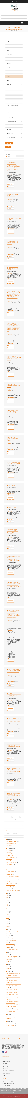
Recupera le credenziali (16, 1)
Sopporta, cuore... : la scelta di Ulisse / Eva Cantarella (12, 243)
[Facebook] (3, 1052)
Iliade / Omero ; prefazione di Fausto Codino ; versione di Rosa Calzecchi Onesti (14, 720)
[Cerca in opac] (25, 17)
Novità (9, 112)
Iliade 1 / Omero (11, 485)
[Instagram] (6, 1052)
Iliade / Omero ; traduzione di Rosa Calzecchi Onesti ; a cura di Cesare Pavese (14, 671)
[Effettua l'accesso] (12, 1)
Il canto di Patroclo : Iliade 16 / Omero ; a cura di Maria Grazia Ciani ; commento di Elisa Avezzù (14, 558)
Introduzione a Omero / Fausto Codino (13, 195)
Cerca (8, 146)
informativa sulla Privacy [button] (7, 1092)
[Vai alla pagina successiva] (13, 819)
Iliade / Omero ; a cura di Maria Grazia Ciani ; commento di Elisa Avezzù (14, 745)
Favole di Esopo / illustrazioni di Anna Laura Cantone (13, 386)
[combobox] (14, 126)
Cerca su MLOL (11, 186)
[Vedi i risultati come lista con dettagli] (9, 156)
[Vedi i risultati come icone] (6, 154)
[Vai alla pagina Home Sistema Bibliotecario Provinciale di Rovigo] (14, 7)
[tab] (10, 184)
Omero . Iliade (9, 874)
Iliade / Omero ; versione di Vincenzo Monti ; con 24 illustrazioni (14, 695)
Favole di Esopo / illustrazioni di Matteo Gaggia (12, 439)
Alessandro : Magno (11, 883)
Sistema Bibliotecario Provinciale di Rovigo (14, 29)
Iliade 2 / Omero (11, 507)
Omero (8, 873)
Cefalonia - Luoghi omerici (12, 890)
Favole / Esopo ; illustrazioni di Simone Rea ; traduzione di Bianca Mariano (14, 358)
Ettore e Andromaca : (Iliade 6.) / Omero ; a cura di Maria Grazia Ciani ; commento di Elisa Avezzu (14, 584)
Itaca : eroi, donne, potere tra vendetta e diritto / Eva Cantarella (14, 218)
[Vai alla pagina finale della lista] (15, 819)
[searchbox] (14, 125)
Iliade (13, 493)
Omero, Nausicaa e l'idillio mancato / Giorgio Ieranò (13, 462)
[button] (10, 184)
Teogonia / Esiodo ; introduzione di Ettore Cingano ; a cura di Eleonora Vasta (12, 531)
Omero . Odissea (10, 871)
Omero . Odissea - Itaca (11, 879)
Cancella (9, 143)
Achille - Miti (9, 881)
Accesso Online (11, 117)
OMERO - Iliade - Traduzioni (12, 876)
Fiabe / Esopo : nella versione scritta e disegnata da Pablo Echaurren (12, 412)
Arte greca (8, 888)
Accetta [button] (14, 1096)
